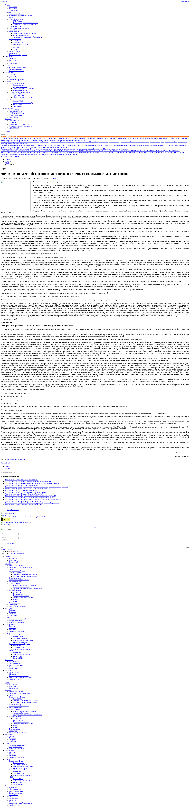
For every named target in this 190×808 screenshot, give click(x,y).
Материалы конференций (17, 67)
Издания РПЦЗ (14, 110)
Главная (7, 5)
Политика (12, 74)
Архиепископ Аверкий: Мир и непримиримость (21, 480)
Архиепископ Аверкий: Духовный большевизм (21, 490)
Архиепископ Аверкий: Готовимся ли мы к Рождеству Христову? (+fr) (29, 497)
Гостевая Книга (14, 120)
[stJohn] (3, 515)
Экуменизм (13, 60)
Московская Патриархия (21, 35)
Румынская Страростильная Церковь (25, 23)
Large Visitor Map (13, 510)
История (8, 81)
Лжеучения (8, 56)
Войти (4, 540)
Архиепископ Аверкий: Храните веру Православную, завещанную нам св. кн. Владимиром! (36, 487)
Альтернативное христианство (23, 46)
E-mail (8, 463)
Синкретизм (13, 62)
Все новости (13, 7)
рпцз (7, 459)
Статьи (7, 65)
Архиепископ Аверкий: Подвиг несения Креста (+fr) (23, 501)
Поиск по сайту (14, 10)
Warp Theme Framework (17, 553)
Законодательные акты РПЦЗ (23, 103)
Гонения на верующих (16, 80)
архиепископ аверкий (17, 459)
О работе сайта (14, 128)
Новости (8, 12)
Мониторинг (13, 53)
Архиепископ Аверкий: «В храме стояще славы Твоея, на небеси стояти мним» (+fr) (33, 499)
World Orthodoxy (14, 32)
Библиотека (9, 108)
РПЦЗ (11, 17)
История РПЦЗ (18, 101)
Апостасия (12, 78)
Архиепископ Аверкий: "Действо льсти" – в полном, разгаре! (26, 492)
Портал (7, 159)
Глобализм (12, 58)
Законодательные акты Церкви (23, 88)
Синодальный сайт (15, 112)
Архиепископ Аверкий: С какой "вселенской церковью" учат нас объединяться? (32, 503)
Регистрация (10, 543)
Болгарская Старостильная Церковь (25, 24)
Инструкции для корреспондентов (20, 126)
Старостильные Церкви (17, 19)
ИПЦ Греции (17, 21)
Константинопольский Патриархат (24, 33)
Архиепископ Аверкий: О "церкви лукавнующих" (22, 485)
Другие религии (14, 51)
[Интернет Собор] (7, 513)
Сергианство (13, 64)
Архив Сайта (13, 117)
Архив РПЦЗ (17, 104)
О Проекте (12, 122)
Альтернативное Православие (19, 28)
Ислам (15, 49)
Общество (12, 76)
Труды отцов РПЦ (19, 96)
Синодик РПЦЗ (18, 106)
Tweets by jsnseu (6, 549)
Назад (7, 466)
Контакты (8, 119)
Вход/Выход (13, 8)
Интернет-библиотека (16, 113)
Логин (4, 532)
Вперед (7, 468)
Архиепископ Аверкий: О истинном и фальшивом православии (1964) (29, 481)
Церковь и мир (10, 72)
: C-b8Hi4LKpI (10, 156)
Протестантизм (18, 42)
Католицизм (17, 40)
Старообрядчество (15, 26)
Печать (3, 463)
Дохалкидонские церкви (21, 44)
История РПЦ (17, 94)
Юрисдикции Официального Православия (27, 37)
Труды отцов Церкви (20, 87)
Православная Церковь (16, 14)
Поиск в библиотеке (16, 115)
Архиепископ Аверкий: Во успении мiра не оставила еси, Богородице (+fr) (30, 496)
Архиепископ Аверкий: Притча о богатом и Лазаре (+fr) (24, 494)
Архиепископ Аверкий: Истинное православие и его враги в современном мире (32, 483)
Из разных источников (16, 71)
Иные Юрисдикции (15, 30)
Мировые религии (15, 39)
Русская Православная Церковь (19, 92)
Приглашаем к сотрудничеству (19, 124)
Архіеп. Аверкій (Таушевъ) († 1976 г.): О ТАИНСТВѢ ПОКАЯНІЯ (27, 488)
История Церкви (18, 85)
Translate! (8, 131)
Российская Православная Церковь (20, 16)
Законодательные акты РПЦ (22, 97)
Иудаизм (16, 48)
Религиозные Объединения (18, 55)
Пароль (4, 536)
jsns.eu (16, 551)
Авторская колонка (15, 69)
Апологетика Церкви (20, 90)
